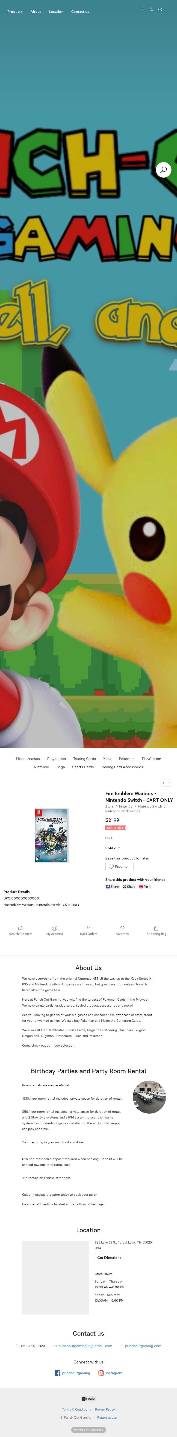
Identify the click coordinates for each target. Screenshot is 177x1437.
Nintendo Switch (150, 806)
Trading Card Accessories (122, 767)
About (35, 11)
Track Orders (88, 934)
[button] (119, 866)
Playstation (56, 759)
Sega (60, 767)
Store (15, 9)
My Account (54, 934)
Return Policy (105, 1409)
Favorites (122, 934)
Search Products (20, 934)
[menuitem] (163, 783)
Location (56, 11)
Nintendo (41, 767)
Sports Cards (83, 767)
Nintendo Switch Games (122, 811)
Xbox (107, 759)
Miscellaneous (28, 759)
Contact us (80, 11)
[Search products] (163, 170)
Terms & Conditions (76, 1409)
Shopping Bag (156, 934)
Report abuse (107, 1418)
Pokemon (127, 759)
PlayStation (151, 759)
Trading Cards (84, 759)
